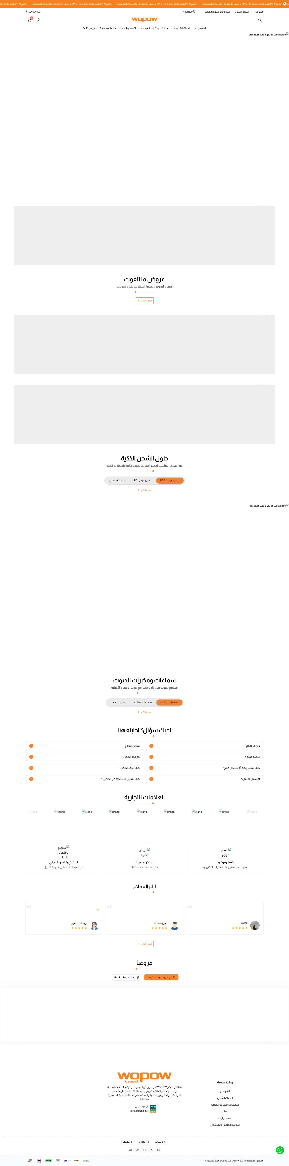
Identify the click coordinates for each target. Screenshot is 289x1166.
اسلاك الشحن (242, 12)
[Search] (259, 20)
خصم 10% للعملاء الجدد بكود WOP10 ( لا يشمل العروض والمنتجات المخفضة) (175, 3)
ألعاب (225, 1111)
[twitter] (151, 1149)
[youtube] (130, 1149)
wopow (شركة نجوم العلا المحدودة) (222, 1160)
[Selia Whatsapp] (279, 1150)
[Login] (38, 20)
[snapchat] (144, 1149)
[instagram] (158, 1149)
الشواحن (259, 12)
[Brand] (32, 819)
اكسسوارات (224, 1118)
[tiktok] (137, 1149)
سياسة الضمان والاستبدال (225, 1124)
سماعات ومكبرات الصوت (217, 12)
